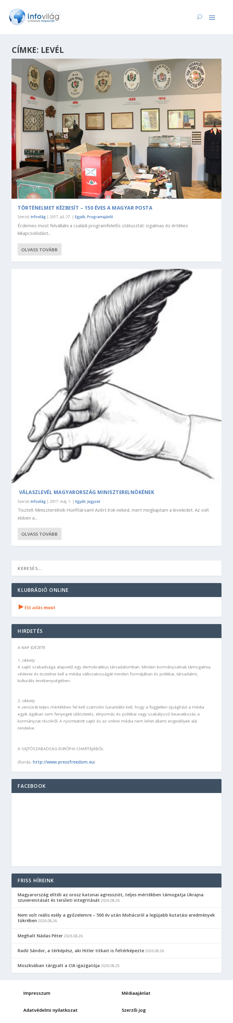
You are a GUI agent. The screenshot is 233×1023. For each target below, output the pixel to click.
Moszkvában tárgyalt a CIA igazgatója (59, 965)
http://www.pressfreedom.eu (63, 762)
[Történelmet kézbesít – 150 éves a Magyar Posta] (116, 129)
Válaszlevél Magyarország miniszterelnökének (86, 492)
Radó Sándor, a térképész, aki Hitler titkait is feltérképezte (81, 950)
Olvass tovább (39, 249)
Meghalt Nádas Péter (40, 936)
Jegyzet (93, 501)
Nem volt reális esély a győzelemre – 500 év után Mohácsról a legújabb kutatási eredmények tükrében (116, 917)
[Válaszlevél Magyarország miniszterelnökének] (116, 376)
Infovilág (38, 216)
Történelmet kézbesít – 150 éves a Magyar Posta (85, 207)
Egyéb (80, 216)
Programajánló (100, 216)
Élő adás (37, 607)
